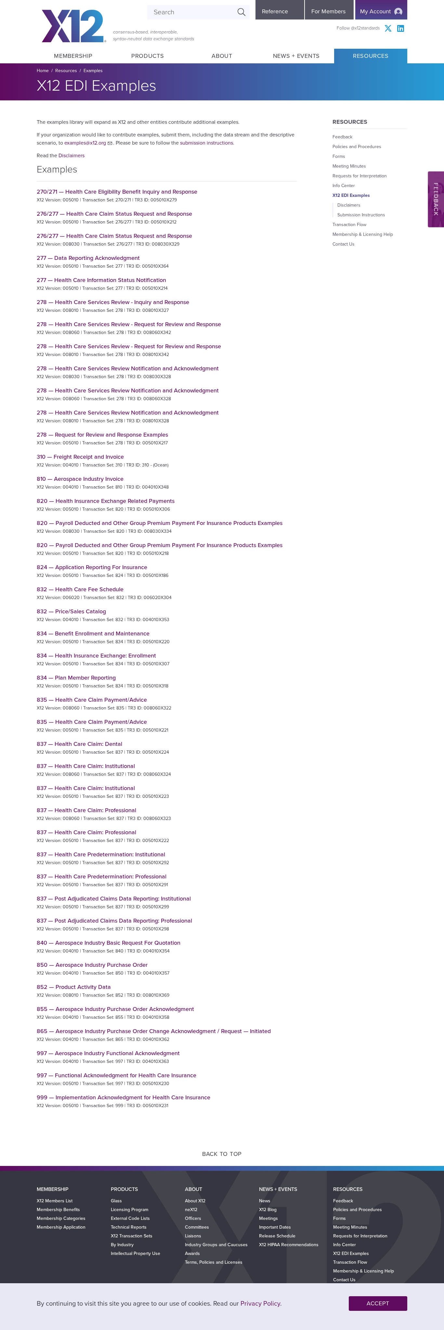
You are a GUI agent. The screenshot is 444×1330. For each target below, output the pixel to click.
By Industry (122, 1244)
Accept (378, 1303)
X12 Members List (54, 1201)
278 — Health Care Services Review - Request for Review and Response (129, 324)
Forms (339, 156)
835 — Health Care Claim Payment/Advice (92, 699)
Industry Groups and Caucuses (216, 1244)
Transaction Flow (349, 224)
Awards (192, 1253)
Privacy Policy (260, 1304)
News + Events (296, 55)
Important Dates (275, 1227)
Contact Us (344, 244)
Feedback (342, 137)
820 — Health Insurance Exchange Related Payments (106, 501)
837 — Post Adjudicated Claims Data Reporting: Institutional (114, 898)
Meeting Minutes (349, 166)
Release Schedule (277, 1236)
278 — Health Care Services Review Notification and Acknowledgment (128, 368)
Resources (370, 55)
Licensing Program (129, 1209)
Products (147, 55)
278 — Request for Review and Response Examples (102, 434)
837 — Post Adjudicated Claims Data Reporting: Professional (114, 920)
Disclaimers (72, 155)
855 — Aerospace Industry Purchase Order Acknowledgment (115, 1009)
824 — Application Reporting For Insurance (92, 567)
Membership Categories (61, 1218)
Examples (93, 70)
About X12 (195, 1201)
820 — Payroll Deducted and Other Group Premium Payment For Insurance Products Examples (159, 523)
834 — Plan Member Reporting (76, 677)
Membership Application (61, 1227)
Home (43, 70)
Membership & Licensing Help (363, 234)
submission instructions (206, 143)
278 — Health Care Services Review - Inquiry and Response (113, 302)
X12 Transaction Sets (131, 1236)
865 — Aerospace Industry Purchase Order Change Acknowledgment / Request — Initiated (154, 1031)
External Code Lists (130, 1218)
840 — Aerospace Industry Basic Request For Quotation (108, 942)
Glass (116, 1201)
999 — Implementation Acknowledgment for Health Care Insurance (123, 1097)
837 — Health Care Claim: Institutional (86, 766)
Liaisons (193, 1236)
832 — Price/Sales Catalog (71, 611)
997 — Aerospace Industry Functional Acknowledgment (108, 1053)
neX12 (191, 1209)
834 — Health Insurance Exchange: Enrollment (96, 655)
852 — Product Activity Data (74, 987)
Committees (197, 1227)
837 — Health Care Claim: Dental (79, 744)
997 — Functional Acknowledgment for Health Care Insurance (116, 1075)
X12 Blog (268, 1209)
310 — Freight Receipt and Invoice (80, 456)
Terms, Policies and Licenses (213, 1262)
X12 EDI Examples (351, 195)
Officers (193, 1218)
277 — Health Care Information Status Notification (101, 280)
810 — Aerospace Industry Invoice (80, 478)
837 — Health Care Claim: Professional (86, 810)
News (264, 1201)
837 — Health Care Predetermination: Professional (101, 876)
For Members (328, 11)
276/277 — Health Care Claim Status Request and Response (114, 213)
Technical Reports (129, 1227)
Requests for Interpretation (360, 176)
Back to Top (222, 1153)
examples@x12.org (85, 143)
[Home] (74, 26)
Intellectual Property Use (135, 1253)
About (222, 55)
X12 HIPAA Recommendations (289, 1244)
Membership (73, 55)
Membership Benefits (58, 1209)
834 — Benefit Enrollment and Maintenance (93, 633)
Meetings (268, 1218)
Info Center (344, 185)
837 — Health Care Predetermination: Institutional (101, 854)
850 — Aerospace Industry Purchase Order (92, 964)
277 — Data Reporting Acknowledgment (88, 258)
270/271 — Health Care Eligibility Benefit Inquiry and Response (117, 191)
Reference (275, 11)
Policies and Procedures (357, 146)
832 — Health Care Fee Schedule (80, 589)
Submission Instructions (361, 215)
